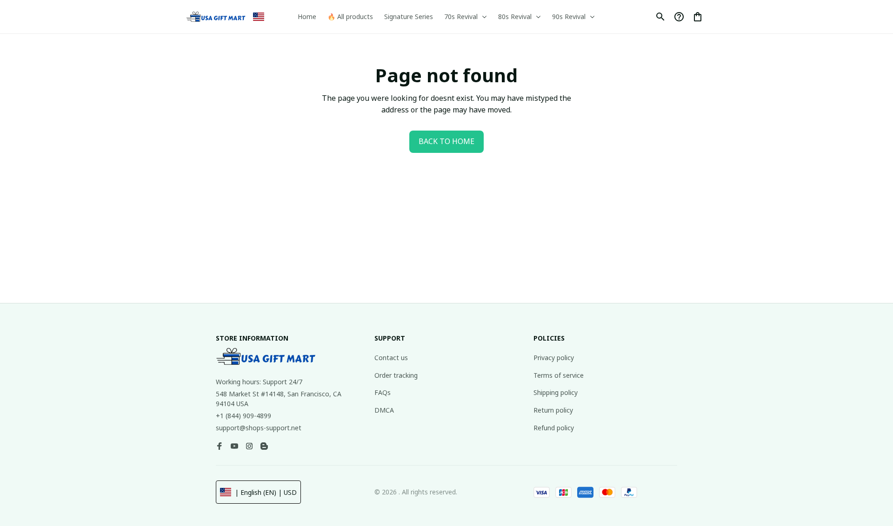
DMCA (384, 410)
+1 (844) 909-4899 (243, 415)
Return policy (553, 410)
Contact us (391, 357)
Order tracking (396, 375)
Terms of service (558, 375)
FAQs (382, 392)
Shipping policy (555, 392)
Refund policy (553, 427)
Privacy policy (553, 357)
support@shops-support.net (258, 427)
